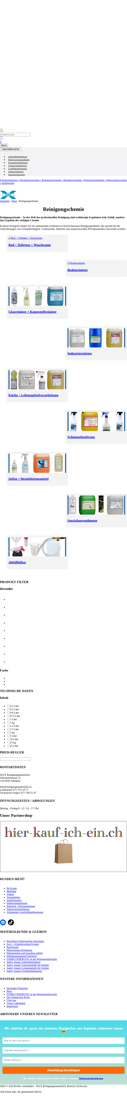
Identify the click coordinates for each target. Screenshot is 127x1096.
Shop (14, 201)
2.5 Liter (14, 729)
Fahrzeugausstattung (18, 159)
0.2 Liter (14, 706)
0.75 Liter (15, 716)
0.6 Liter (14, 712)
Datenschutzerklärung (18, 909)
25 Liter (14, 745)
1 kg (12, 722)
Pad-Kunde (13, 947)
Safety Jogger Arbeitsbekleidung (24, 962)
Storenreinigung (16, 174)
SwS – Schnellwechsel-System (23, 944)
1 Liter (13, 719)
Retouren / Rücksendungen (21, 906)
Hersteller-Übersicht (17, 988)
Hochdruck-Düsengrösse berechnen (25, 941)
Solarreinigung (15, 171)
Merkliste (11, 891)
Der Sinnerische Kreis (18, 997)
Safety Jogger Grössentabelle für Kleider (28, 965)
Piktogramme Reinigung (19, 950)
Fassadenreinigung (18, 162)
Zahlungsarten (14, 900)
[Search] (1, 138)
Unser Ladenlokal (16, 1003)
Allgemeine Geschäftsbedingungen (25, 912)
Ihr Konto (12, 888)
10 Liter (14, 739)
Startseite (4, 201)
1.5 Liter (14, 726)
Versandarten (13, 897)
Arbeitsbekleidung (17, 156)
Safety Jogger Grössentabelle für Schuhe (28, 968)
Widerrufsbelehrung (17, 903)
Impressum (12, 1006)
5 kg (12, 732)
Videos (10, 894)
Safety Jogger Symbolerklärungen (24, 971)
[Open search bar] (1, 131)
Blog (9, 991)
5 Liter (13, 735)
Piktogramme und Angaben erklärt (24, 953)
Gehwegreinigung (17, 165)
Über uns (11, 1000)
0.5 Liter (14, 709)
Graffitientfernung (17, 168)
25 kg (13, 742)
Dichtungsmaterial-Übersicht (22, 956)
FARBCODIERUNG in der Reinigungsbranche (32, 959)
